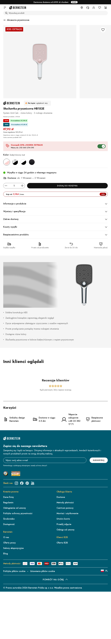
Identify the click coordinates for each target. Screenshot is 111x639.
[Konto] (94, 7)
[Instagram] (16, 483)
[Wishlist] (99, 7)
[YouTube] (32, 483)
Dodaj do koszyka (67, 185)
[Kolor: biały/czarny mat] (23, 162)
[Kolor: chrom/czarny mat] (15, 162)
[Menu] (106, 610)
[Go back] (4, 20)
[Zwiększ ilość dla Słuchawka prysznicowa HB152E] (22, 185)
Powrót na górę (53, 579)
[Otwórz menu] (4, 7)
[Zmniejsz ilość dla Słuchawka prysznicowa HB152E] (6, 185)
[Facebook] (21, 483)
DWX (74, 2)
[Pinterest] (27, 483)
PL (106, 570)
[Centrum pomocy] (88, 7)
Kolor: (14, 154)
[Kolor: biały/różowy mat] (6, 162)
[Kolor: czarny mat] (32, 162)
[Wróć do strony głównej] (17, 7)
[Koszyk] (105, 7)
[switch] (102, 628)
